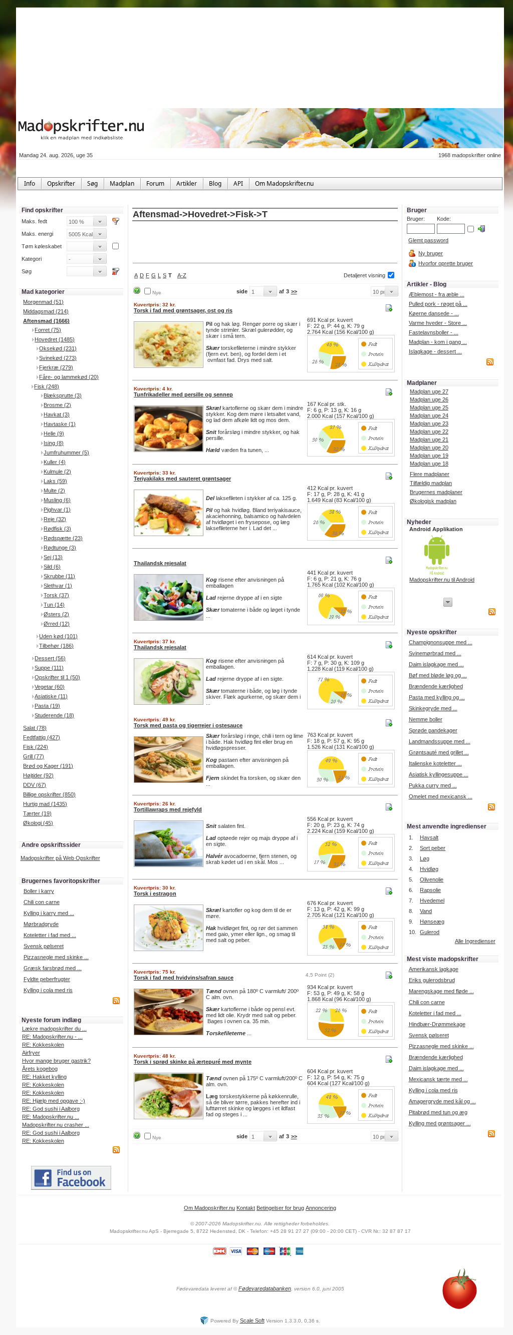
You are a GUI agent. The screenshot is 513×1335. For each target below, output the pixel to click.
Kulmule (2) (57, 472)
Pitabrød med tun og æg (438, 1112)
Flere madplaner (429, 474)
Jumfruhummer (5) (66, 453)
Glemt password (428, 240)
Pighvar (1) (57, 510)
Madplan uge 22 (429, 431)
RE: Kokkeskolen (43, 1045)
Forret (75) (48, 330)
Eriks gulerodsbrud (432, 980)
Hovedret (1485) (55, 339)
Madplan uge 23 (429, 423)
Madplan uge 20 (429, 447)
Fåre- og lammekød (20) (69, 377)
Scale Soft (252, 1320)
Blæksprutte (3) (63, 395)
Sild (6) (52, 567)
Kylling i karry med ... (49, 913)
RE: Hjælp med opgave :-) (53, 1101)
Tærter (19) (37, 813)
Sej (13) (53, 557)
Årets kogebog (40, 1069)
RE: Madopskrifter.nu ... (50, 1117)
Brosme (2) (57, 405)
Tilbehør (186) (56, 646)
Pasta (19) (47, 706)
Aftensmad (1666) (46, 321)
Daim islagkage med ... (436, 664)
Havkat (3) (57, 414)
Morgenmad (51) (43, 302)
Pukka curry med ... (433, 785)
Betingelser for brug (280, 1208)
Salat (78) (35, 728)
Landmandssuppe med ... (439, 741)
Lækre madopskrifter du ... (54, 1029)
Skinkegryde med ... (433, 708)
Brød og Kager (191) (48, 766)
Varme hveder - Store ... (438, 323)
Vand (426, 911)
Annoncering (321, 1208)
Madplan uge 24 (429, 415)
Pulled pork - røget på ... (438, 304)
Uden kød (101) (58, 636)
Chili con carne (42, 902)
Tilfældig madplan (431, 483)
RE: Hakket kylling (44, 1077)
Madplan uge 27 (429, 391)
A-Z (181, 275)
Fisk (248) (46, 386)
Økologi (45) (38, 823)
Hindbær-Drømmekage (437, 1024)
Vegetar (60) (50, 687)
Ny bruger (430, 253)
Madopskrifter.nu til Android (441, 580)
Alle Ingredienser (475, 941)
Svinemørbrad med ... (435, 653)
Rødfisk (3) (57, 529)
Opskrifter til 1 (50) (57, 677)
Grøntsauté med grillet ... (439, 752)
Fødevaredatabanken (264, 1288)
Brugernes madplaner (436, 492)
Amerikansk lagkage (433, 969)
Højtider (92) (38, 775)
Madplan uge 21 (429, 439)
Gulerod (429, 932)
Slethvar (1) (58, 586)
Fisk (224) (35, 747)
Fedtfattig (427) (41, 737)
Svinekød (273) (58, 358)
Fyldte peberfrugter (47, 979)
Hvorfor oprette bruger (445, 263)
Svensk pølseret (44, 946)
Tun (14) (54, 605)
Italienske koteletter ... (435, 763)
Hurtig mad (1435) (45, 804)
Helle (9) (54, 433)
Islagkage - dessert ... (435, 351)
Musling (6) (57, 500)
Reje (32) (55, 519)
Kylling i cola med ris (48, 990)
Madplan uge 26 (429, 399)
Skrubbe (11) (59, 576)
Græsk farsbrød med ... (53, 968)
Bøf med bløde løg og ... (438, 675)
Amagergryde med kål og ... (442, 1101)
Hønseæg (432, 922)
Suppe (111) (49, 668)
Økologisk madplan (433, 501)
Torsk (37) (56, 595)
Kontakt (245, 1208)
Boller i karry (39, 891)
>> (294, 291)
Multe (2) (54, 491)
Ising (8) (54, 443)
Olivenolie (431, 879)
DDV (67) (34, 785)
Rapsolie (430, 890)
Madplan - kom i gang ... (438, 342)
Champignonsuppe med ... (440, 642)
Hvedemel (432, 901)
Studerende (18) (54, 715)
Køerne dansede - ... (434, 313)
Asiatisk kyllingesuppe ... (438, 774)
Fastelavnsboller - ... (433, 332)
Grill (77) (33, 756)
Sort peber (432, 848)
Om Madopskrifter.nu (209, 1208)
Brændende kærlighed (436, 686)
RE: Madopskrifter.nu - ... (52, 1037)
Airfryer (31, 1053)
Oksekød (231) (58, 348)
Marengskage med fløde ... (441, 991)
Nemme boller (425, 719)
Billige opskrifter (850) (49, 794)
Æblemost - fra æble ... (436, 294)
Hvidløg (429, 869)
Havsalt (429, 837)
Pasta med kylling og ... (437, 697)
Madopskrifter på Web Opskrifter (60, 858)
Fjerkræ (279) (56, 367)
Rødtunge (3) (60, 548)
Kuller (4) (55, 462)
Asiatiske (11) (51, 696)
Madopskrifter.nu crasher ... (55, 1125)
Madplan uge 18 (429, 464)
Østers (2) (56, 614)
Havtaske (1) (60, 424)
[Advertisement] (265, 243)
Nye (156, 292)
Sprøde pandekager (433, 730)
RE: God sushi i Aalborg (51, 1109)
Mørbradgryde (41, 924)
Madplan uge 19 (429, 456)
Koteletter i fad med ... (50, 935)
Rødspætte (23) (63, 538)
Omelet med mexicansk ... (440, 796)
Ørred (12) (57, 624)
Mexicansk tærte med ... (438, 1079)
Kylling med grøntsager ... (440, 1123)
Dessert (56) (50, 658)
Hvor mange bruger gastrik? (56, 1061)
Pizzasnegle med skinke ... (56, 957)
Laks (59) (55, 481)
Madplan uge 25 (429, 407)
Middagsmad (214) (46, 311)
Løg (424, 858)
